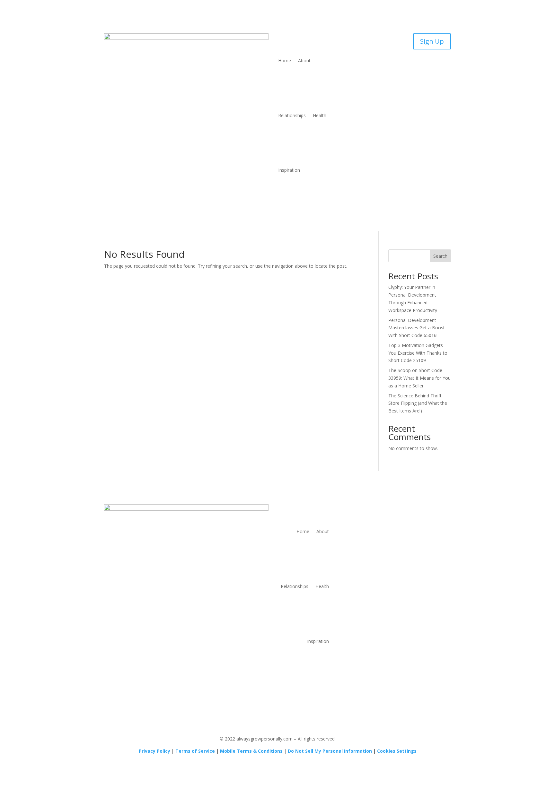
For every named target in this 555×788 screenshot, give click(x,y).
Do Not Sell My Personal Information (330, 751)
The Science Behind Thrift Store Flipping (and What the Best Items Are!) (417, 403)
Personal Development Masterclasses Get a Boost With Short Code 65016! (416, 328)
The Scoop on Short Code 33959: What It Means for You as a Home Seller (419, 378)
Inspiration (289, 170)
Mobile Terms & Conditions (251, 751)
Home (284, 60)
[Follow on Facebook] (399, 509)
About (304, 60)
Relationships (292, 115)
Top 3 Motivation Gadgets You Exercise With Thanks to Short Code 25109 (417, 353)
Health (319, 115)
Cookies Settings (397, 751)
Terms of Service (195, 751)
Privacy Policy (154, 751)
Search (440, 256)
